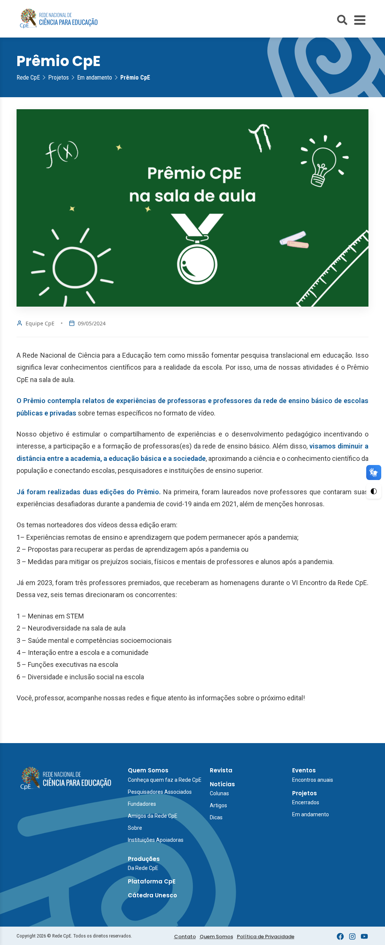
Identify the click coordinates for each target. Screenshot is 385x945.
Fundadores (142, 804)
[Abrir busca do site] (342, 20)
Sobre (135, 828)
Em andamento (310, 814)
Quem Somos (148, 770)
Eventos (304, 770)
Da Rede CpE (143, 868)
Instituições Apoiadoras (155, 840)
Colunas (219, 793)
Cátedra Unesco (152, 895)
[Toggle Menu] (359, 20)
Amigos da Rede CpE (152, 816)
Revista (221, 770)
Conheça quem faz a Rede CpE (165, 780)
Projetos (304, 793)
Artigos (218, 805)
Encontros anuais (312, 780)
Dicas (216, 817)
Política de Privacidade (265, 936)
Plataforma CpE (152, 881)
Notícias (222, 784)
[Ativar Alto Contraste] (373, 491)
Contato (185, 936)
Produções (144, 859)
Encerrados (305, 802)
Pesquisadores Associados (160, 792)
